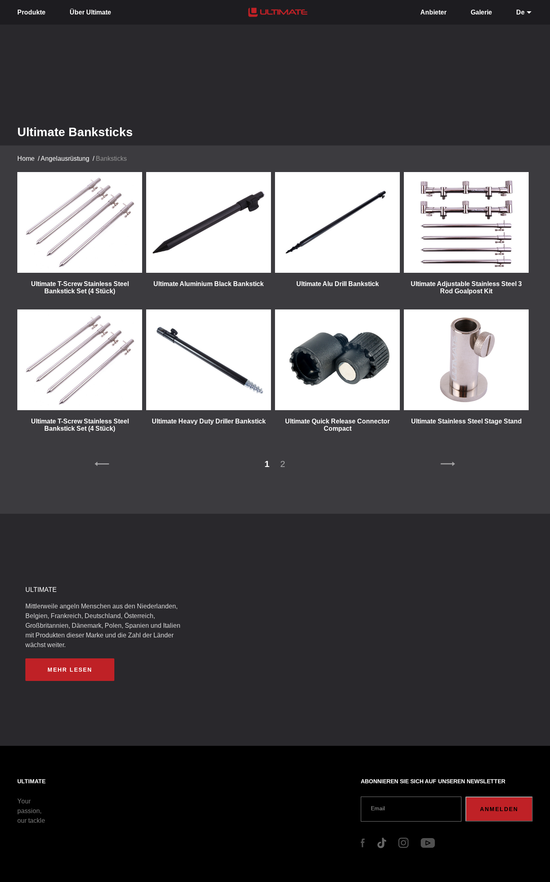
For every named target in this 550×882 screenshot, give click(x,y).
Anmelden (499, 809)
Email (378, 808)
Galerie (481, 12)
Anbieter (433, 12)
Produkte (31, 12)
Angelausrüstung (65, 158)
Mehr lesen (70, 669)
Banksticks (111, 158)
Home (26, 158)
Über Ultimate (90, 12)
